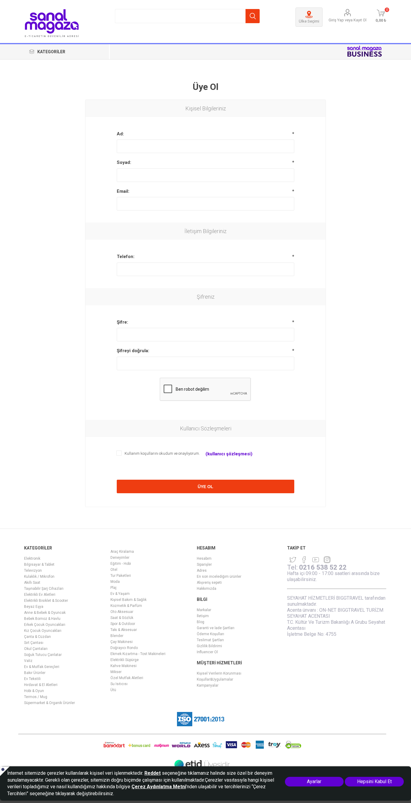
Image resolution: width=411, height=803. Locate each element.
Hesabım (204, 558)
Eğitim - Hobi (120, 563)
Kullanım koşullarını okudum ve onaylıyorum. (162, 453)
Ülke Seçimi (309, 21)
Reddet (152, 773)
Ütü (113, 690)
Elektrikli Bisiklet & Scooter (46, 600)
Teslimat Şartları (210, 640)
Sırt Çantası (33, 643)
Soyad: (124, 162)
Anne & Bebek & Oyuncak (45, 613)
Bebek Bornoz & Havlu (42, 619)
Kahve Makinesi (123, 666)
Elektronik (32, 558)
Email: (123, 191)
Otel (113, 570)
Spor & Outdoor (122, 624)
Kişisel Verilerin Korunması (219, 673)
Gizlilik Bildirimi (209, 646)
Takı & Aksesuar (123, 630)
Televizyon (33, 570)
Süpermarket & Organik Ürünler (49, 703)
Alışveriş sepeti (209, 582)
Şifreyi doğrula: (133, 350)
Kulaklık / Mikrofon (39, 576)
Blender (116, 636)
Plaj (113, 588)
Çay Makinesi (121, 642)
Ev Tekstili (32, 679)
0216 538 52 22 (323, 567)
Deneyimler (119, 557)
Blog (200, 622)
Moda (115, 582)
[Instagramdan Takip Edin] (315, 560)
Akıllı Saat (32, 582)
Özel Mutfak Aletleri (126, 678)
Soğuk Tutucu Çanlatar (43, 655)
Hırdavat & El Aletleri (40, 685)
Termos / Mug (35, 697)
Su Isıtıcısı (119, 684)
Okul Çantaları (36, 649)
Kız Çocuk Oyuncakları (42, 631)
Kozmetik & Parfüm (126, 606)
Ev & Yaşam (120, 594)
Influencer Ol (207, 652)
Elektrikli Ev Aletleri (39, 594)
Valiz (28, 661)
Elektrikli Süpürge (124, 660)
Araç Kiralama (122, 551)
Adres (202, 570)
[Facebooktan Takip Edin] (304, 560)
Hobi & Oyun (34, 691)
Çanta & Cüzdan (37, 637)
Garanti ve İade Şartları (215, 628)
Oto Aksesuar (121, 612)
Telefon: (125, 256)
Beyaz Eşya (33, 607)
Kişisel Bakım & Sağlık (128, 600)
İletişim (203, 616)
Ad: (120, 134)
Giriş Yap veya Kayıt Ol (347, 20)
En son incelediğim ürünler (219, 576)
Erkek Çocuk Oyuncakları (44, 625)
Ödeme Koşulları (210, 634)
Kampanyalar (207, 685)
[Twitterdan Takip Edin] (293, 560)
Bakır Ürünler (34, 673)
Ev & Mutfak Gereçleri (41, 667)
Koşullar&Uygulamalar (215, 679)
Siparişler (204, 564)
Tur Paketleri (120, 576)
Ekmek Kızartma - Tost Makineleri (137, 654)
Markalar (204, 610)
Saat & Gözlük (121, 618)
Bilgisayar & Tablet (39, 564)
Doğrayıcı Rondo (124, 648)
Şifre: (122, 322)
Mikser (116, 672)
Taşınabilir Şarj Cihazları (43, 588)
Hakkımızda (206, 588)
